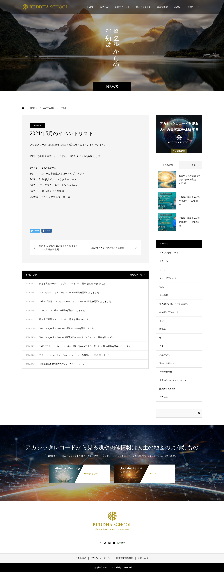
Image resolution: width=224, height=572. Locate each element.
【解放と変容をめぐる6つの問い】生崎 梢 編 (189, 200)
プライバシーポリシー (101, 558)
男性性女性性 (165, 371)
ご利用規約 (81, 558)
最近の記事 (167, 165)
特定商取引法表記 (124, 558)
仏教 (161, 286)
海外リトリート (166, 363)
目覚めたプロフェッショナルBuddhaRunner (173, 384)
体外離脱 (163, 295)
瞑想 (161, 388)
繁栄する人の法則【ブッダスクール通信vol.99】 (189, 179)
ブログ (162, 269)
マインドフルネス (167, 278)
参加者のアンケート (169, 312)
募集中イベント (122, 6)
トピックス (190, 165)
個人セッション (143, 6)
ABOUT (178, 6)
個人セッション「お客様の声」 (174, 303)
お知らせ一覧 (136, 274)
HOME (90, 6)
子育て (162, 320)
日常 (161, 346)
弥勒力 (162, 329)
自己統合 (163, 397)
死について (164, 354)
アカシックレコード (169, 252)
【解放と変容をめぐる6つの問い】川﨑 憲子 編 (189, 222)
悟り (161, 337)
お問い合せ (193, 6)
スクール (104, 6)
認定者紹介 (162, 6)
